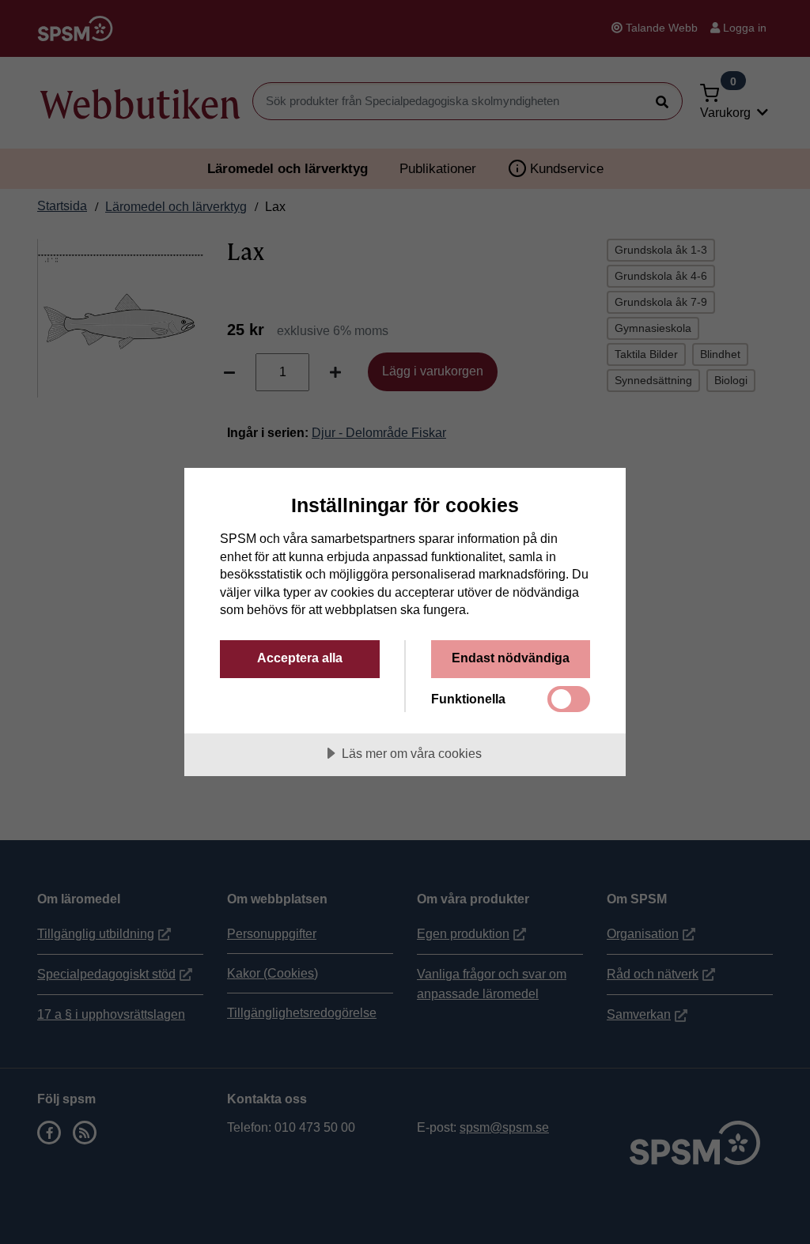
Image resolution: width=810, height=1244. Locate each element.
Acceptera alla (300, 657)
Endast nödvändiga (511, 657)
